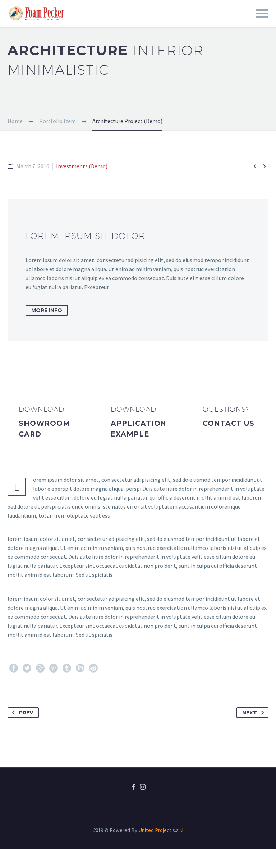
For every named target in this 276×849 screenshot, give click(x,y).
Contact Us (228, 423)
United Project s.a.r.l (160, 830)
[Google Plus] (40, 668)
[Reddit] (93, 668)
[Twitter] (27, 668)
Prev (26, 712)
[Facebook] (13, 668)
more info (46, 310)
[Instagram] (143, 787)
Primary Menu (262, 13)
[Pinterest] (53, 668)
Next (249, 712)
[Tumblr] (67, 668)
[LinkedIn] (80, 668)
